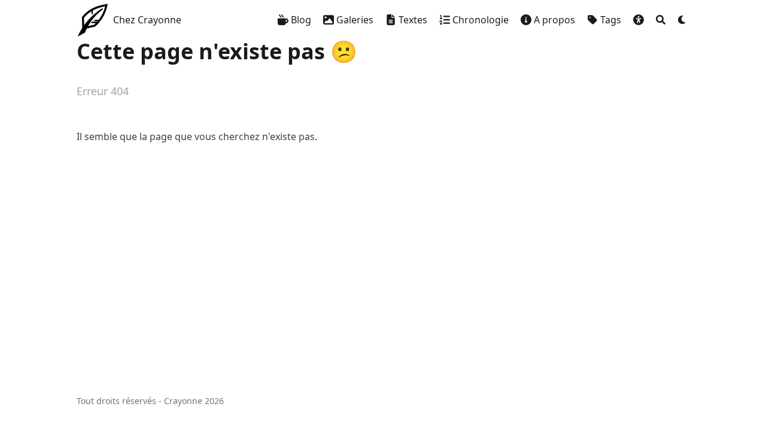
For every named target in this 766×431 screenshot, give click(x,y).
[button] (638, 19)
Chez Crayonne (147, 19)
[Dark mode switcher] (682, 20)
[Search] (660, 20)
